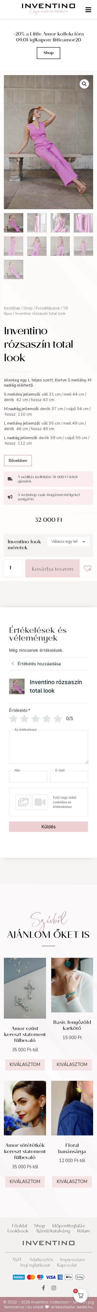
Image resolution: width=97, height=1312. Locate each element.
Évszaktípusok (48, 308)
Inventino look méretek (24, 545)
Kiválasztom (25, 1065)
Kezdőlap (12, 308)
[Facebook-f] (43, 1288)
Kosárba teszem (52, 569)
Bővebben (18, 460)
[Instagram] (53, 1288)
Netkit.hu (85, 1307)
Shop (28, 308)
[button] (84, 84)
